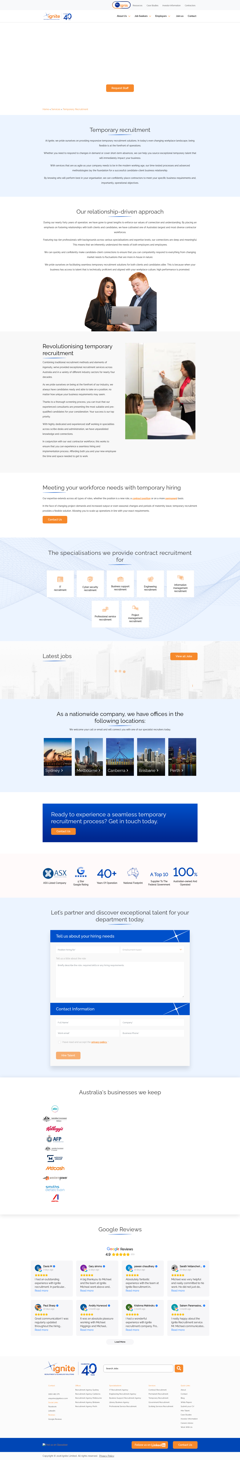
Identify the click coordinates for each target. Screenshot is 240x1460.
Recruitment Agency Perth (86, 1406)
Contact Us (55, 519)
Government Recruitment (159, 1402)
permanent (171, 498)
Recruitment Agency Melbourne (88, 1398)
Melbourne (87, 770)
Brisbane (147, 770)
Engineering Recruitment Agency (122, 1394)
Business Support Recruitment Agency (125, 1398)
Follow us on (143, 1444)
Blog (183, 1398)
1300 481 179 (54, 1394)
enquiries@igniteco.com (58, 1398)
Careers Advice (187, 1423)
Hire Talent (185, 1411)
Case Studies (186, 1415)
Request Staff (120, 88)
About (183, 1390)
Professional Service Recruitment (122, 1406)
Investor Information (189, 1419)
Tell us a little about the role (79, 958)
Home (46, 109)
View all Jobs (184, 656)
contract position (141, 498)
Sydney (52, 770)
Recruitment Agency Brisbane (87, 1402)
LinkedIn (51, 1411)
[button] (121, 5)
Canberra (116, 770)
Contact (192, 16)
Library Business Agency (119, 1402)
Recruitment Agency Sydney (87, 1390)
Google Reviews (55, 1419)
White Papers (186, 1402)
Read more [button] (41, 1290)
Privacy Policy (106, 1456)
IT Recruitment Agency (118, 1390)
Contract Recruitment (158, 1390)
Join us (180, 16)
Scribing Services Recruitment (161, 1406)
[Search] (179, 1368)
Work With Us (186, 1427)
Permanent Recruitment (158, 1394)
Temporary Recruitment (75, 109)
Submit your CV (187, 1406)
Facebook (52, 1407)
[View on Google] (38, 1268)
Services (55, 109)
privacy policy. (99, 1042)
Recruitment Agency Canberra (87, 1394)
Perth (175, 770)
